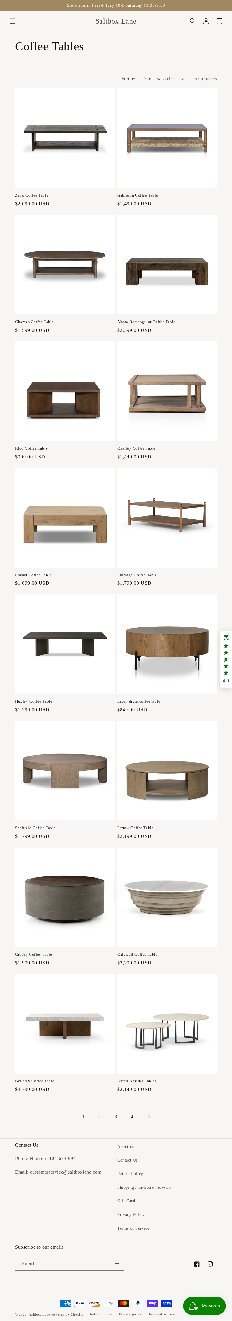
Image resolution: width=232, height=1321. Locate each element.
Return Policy (130, 1174)
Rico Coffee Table (31, 448)
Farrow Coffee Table (135, 828)
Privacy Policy (131, 1214)
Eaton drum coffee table (138, 701)
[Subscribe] (117, 1264)
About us (125, 1146)
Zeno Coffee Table (31, 195)
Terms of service (161, 1314)
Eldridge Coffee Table (137, 575)
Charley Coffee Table (136, 448)
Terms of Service (133, 1228)
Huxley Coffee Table (33, 701)
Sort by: (129, 79)
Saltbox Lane (39, 1314)
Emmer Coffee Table (33, 575)
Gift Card (126, 1201)
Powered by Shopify (67, 1314)
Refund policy (101, 1314)
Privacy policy (130, 1314)
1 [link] (83, 1116)
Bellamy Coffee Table (34, 1081)
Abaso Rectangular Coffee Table (146, 321)
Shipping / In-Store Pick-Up (144, 1187)
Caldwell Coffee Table (137, 954)
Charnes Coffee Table (34, 321)
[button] (12, 21)
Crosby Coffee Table (33, 954)
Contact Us (127, 1160)
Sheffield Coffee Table (35, 828)
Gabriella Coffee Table (137, 195)
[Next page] (148, 1117)
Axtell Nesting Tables (136, 1081)
